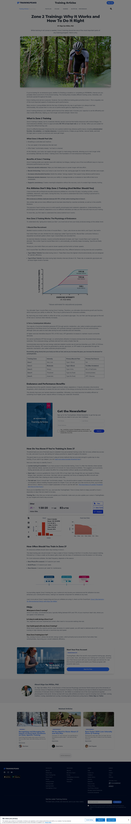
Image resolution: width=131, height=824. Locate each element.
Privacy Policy (48, 822)
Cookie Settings (89, 820)
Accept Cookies (111, 820)
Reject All (100, 820)
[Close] (128, 820)
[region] (65, 820)
